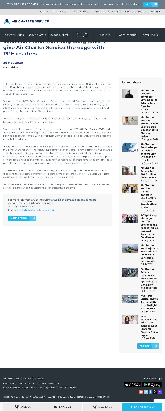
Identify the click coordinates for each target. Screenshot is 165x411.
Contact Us (98, 12)
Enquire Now (144, 406)
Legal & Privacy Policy (37, 383)
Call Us (25, 406)
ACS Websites (114, 12)
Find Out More (130, 4)
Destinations (150, 35)
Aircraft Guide (127, 35)
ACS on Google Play (152, 384)
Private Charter (14, 35)
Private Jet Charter (135, 12)
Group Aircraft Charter (33, 388)
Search (43, 12)
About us (105, 35)
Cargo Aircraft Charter (54, 388)
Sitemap (27, 379)
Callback (104, 406)
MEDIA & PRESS (18, 218)
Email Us (64, 406)
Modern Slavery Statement (14, 383)
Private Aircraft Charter (13, 388)
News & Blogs (81, 12)
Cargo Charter (60, 35)
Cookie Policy (53, 383)
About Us (18, 379)
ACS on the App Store (132, 384)
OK (147, 4)
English (154, 12)
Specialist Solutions (82, 35)
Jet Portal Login (61, 12)
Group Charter (37, 35)
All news (144, 346)
